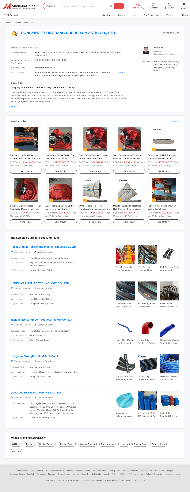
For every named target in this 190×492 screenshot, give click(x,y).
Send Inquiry (26, 171)
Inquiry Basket (171, 33)
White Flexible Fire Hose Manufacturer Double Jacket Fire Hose (94, 209)
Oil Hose (16, 444)
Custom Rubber (87, 444)
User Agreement (111, 480)
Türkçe (148, 474)
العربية (106, 474)
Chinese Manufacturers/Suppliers (59, 470)
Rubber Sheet (158, 444)
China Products (37, 470)
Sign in (184, 8)
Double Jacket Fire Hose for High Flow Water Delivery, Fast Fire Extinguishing (25, 209)
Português (41, 474)
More (121, 72)
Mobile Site (159, 470)
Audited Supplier (46, 252)
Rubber (29, 444)
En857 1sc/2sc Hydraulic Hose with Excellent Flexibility (169, 306)
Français (51, 474)
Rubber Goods (67, 444)
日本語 (123, 474)
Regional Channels (130, 470)
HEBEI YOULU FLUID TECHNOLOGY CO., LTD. (40, 283)
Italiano (76, 474)
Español (30, 474)
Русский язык (63, 474)
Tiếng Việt (158, 474)
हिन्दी (130, 474)
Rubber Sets (140, 444)
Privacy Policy (139, 480)
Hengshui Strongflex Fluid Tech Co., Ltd (36, 356)
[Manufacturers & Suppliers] (19, 6)
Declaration (125, 480)
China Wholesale (83, 470)
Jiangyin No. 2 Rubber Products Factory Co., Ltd (41, 319)
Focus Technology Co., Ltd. (76, 480)
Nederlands (96, 474)
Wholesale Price (99, 470)
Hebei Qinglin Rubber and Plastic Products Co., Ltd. (43, 246)
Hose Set (16, 451)
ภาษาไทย (139, 474)
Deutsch (85, 474)
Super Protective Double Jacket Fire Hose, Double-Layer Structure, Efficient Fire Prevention (61, 209)
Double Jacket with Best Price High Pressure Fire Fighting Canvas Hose (127, 209)
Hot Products (22, 470)
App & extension (151, 15)
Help (134, 15)
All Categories (13, 15)
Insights (170, 470)
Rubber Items (107, 444)
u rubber (124, 444)
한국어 (114, 474)
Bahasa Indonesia (173, 474)
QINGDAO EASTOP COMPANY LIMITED (36, 392)
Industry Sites (114, 470)
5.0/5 (20, 83)
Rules (185, 15)
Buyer (120, 15)
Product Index (146, 470)
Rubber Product (46, 444)
